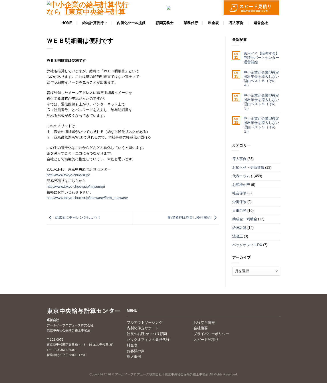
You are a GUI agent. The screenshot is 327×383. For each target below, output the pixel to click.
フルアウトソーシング (144, 322)
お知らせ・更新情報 (248, 167)
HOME (66, 23)
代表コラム (241, 176)
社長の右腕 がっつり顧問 (147, 334)
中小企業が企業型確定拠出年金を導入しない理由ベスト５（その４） (261, 78)
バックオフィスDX (247, 245)
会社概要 (201, 328)
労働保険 (239, 202)
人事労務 (239, 210)
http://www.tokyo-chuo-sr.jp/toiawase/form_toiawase (87, 198)
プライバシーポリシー (211, 334)
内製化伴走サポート (143, 328)
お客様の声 (241, 185)
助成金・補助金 (244, 219)
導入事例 (236, 23)
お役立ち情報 (204, 322)
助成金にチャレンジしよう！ (77, 217)
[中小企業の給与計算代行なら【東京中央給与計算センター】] (88, 8)
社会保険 (239, 193)
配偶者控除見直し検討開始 (190, 217)
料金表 (213, 23)
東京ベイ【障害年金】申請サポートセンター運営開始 (261, 57)
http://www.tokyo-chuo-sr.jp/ (68, 175)
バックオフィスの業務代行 (148, 340)
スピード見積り (206, 340)
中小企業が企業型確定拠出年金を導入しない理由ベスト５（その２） (261, 125)
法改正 (237, 236)
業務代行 (191, 23)
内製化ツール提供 (131, 23)
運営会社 (261, 23)
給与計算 (239, 228)
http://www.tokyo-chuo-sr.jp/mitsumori (76, 186)
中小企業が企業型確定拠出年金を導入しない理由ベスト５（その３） (261, 101)
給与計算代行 (93, 23)
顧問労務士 (165, 23)
